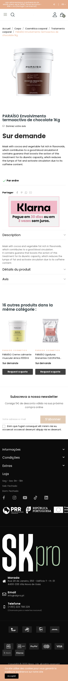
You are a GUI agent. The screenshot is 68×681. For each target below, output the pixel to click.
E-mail (30, 192)
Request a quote (18, 371)
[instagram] (14, 498)
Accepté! (11, 676)
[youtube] (25, 498)
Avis (5, 279)
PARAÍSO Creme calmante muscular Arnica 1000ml (16, 356)
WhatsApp (26, 192)
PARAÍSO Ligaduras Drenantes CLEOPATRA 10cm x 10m (47, 356)
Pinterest (21, 192)
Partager (17, 192)
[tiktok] (35, 498)
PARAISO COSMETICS (14, 350)
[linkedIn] (46, 498)
